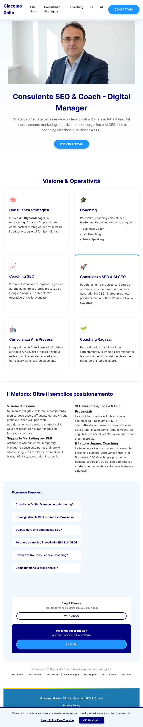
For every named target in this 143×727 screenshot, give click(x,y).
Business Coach (93, 228)
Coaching (76, 7)
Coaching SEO (21, 276)
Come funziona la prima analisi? (37, 568)
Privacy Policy (71, 705)
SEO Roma (18, 674)
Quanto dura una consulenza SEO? (39, 529)
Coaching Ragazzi (96, 339)
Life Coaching (91, 234)
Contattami (123, 9)
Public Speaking (93, 239)
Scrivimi (71, 644)
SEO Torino (52, 674)
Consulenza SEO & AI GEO (103, 277)
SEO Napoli (90, 674)
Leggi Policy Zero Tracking (57, 720)
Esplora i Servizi (71, 144)
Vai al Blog (71, 615)
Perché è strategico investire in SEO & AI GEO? (46, 542)
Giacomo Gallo (12, 9)
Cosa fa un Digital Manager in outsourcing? (45, 504)
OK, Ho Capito (91, 720)
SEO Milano (35, 674)
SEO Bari (126, 674)
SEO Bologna (71, 674)
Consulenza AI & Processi (31, 339)
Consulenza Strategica (29, 210)
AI (101, 7)
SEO (91, 7)
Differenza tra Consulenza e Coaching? (42, 555)
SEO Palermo (108, 674)
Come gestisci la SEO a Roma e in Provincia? (45, 517)
